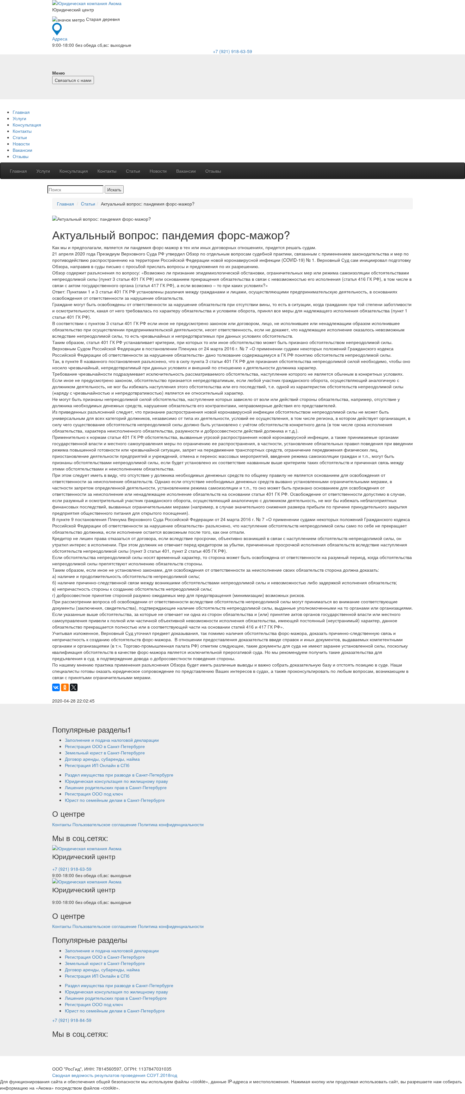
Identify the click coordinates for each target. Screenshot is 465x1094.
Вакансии (22, 150)
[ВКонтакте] (56, 687)
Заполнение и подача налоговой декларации (112, 740)
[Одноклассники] (65, 687)
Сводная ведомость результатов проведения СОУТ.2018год (114, 1075)
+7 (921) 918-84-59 (71, 1020)
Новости (21, 143)
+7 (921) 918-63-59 (232, 51)
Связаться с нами (73, 80)
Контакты (22, 131)
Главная (21, 112)
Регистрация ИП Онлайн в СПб (97, 765)
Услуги (19, 118)
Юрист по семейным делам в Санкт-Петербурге (115, 800)
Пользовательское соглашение (104, 824)
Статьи (20, 137)
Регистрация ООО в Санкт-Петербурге (105, 746)
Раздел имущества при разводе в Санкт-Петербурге (119, 774)
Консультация (27, 124)
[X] (74, 687)
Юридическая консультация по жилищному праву (116, 781)
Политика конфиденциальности (171, 824)
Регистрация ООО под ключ (94, 793)
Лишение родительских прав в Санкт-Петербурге (116, 787)
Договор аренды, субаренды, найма (102, 759)
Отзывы (20, 156)
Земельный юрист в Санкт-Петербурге (105, 752)
